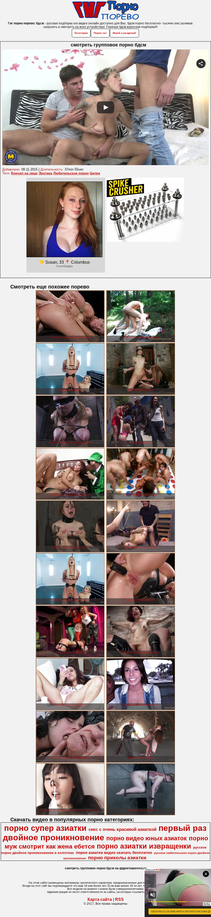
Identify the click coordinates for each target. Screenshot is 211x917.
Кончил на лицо (24, 173)
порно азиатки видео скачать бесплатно (114, 853)
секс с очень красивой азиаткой (122, 829)
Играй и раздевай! (124, 33)
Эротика (45, 173)
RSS (119, 899)
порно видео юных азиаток (146, 838)
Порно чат (100, 33)
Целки (95, 173)
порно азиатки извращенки (144, 846)
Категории (81, 33)
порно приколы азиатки (117, 857)
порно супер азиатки (45, 828)
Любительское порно (71, 173)
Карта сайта (99, 899)
